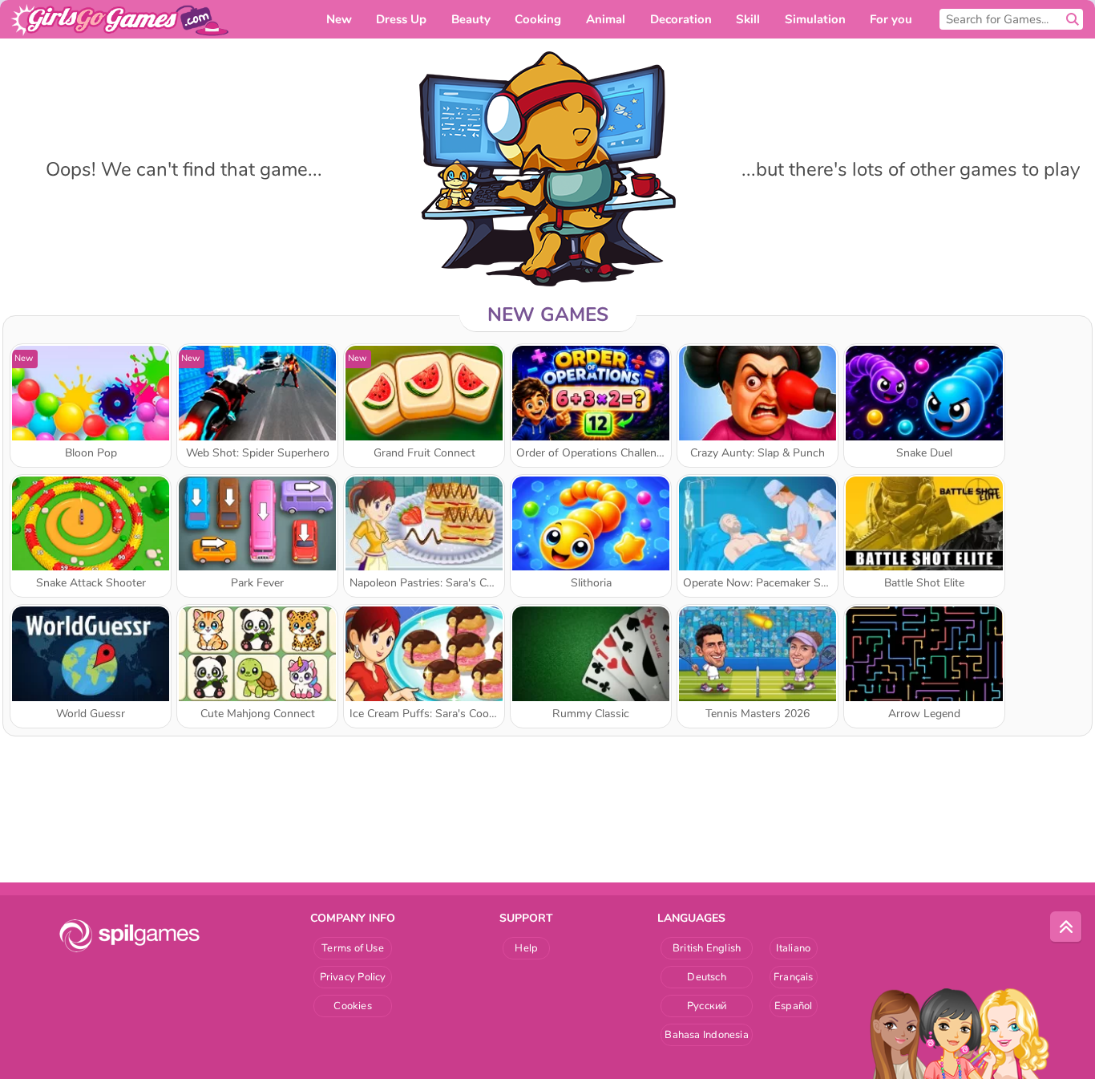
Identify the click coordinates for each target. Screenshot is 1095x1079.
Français (794, 977)
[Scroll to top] (1066, 927)
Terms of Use (352, 948)
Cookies (352, 1006)
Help (526, 948)
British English (707, 948)
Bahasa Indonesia (707, 1035)
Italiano (793, 948)
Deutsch (706, 977)
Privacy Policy (353, 977)
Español (793, 1006)
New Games (547, 314)
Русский (707, 1006)
